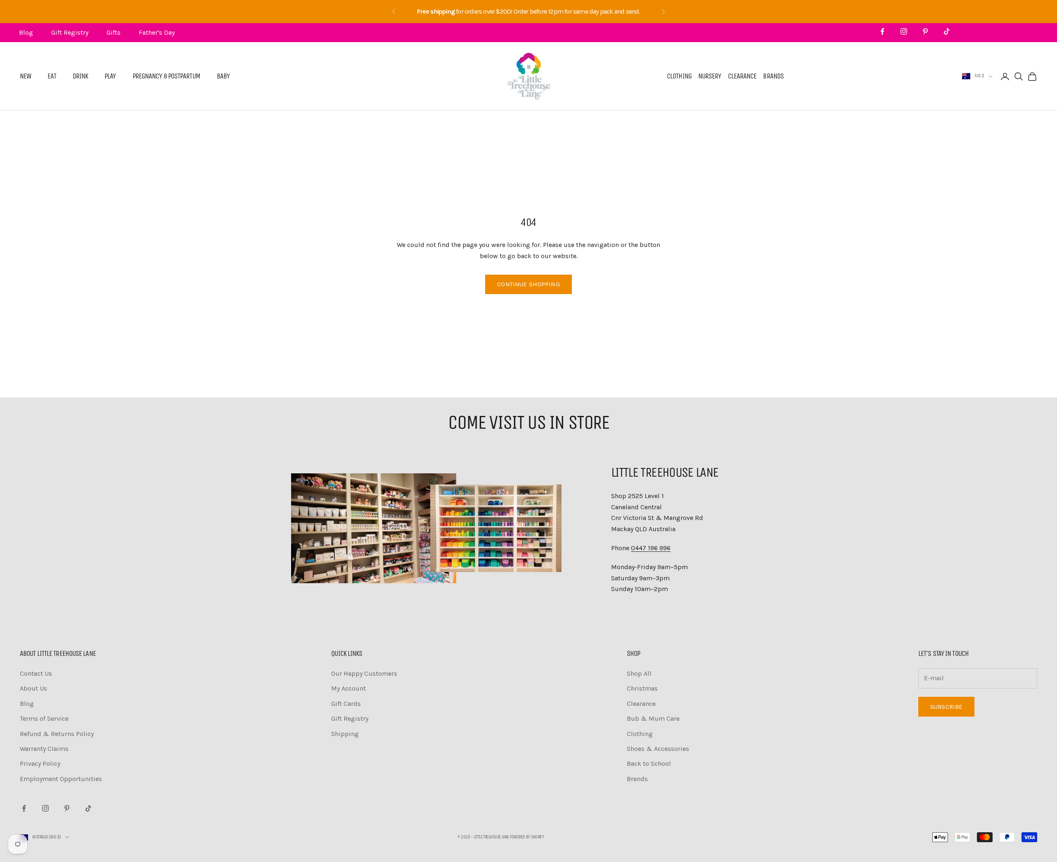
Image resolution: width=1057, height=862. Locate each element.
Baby (223, 76)
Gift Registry (69, 32)
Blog (26, 32)
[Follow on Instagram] (904, 31)
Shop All (639, 673)
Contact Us (36, 673)
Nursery (709, 76)
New (25, 76)
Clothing (679, 76)
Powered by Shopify (527, 837)
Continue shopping (528, 284)
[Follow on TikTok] (947, 31)
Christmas (642, 688)
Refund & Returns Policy (57, 734)
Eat (51, 76)
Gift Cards (346, 704)
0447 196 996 (651, 548)
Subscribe (946, 706)
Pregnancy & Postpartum (166, 76)
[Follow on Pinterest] (925, 31)
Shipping (345, 734)
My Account (348, 688)
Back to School (649, 763)
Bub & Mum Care (653, 718)
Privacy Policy (40, 763)
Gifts (114, 32)
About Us (33, 688)
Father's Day (157, 32)
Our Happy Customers (364, 673)
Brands (773, 76)
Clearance (742, 76)
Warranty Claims (44, 749)
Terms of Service (44, 718)
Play (110, 76)
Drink (80, 76)
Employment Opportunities (61, 779)
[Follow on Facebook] (882, 31)
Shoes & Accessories (658, 749)
